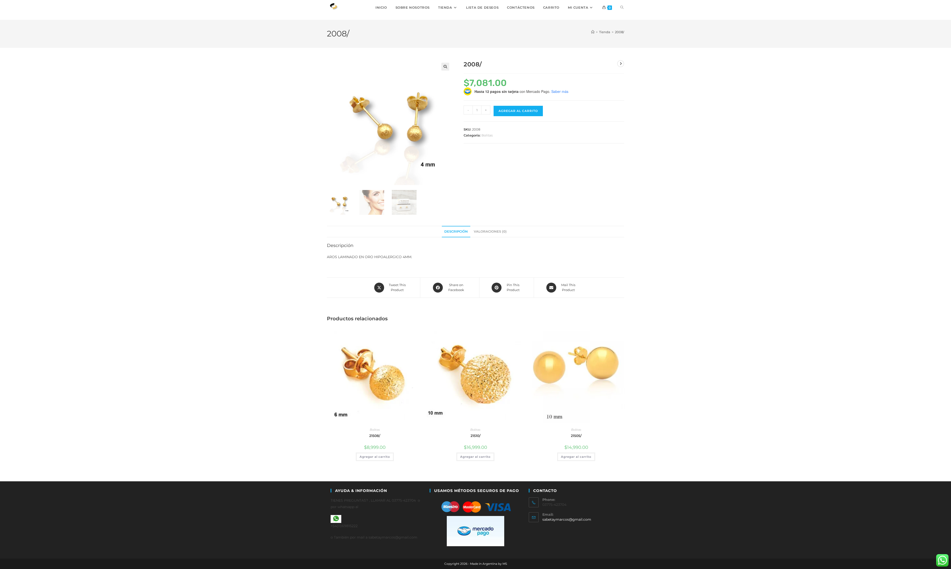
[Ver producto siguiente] (620, 63)
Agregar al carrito (518, 111)
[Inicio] (592, 32)
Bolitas (487, 135)
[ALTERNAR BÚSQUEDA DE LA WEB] (622, 7)
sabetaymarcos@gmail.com (566, 519)
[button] (445, 67)
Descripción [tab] (456, 231)
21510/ (475, 436)
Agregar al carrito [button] (375, 457)
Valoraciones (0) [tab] (490, 231)
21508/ (374, 436)
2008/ (619, 32)
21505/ (576, 436)
